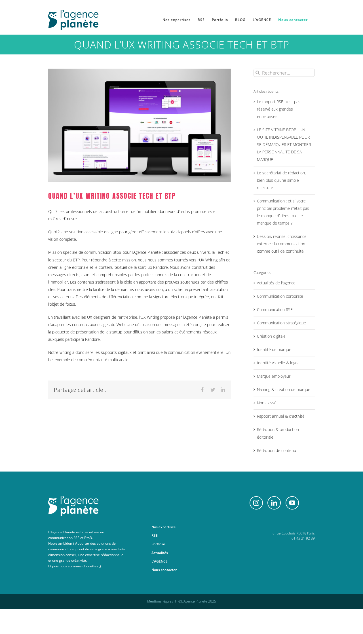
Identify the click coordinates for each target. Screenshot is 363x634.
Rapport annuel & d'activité (281, 416)
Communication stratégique (281, 323)
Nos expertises (163, 527)
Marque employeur (273, 376)
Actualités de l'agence (276, 283)
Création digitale (271, 336)
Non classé (267, 402)
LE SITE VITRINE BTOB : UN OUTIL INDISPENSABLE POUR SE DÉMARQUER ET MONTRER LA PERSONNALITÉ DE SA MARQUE (284, 144)
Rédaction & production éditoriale (278, 433)
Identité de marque (274, 349)
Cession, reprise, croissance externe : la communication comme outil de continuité (282, 244)
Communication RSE (275, 309)
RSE (154, 535)
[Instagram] (256, 503)
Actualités (159, 552)
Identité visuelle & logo (277, 362)
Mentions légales (160, 601)
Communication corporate (280, 296)
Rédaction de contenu (276, 450)
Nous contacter (164, 569)
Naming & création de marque (283, 389)
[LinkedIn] (274, 503)
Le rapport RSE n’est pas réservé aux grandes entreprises (278, 109)
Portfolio (158, 544)
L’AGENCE (159, 561)
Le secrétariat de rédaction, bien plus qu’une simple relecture (281, 180)
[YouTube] (292, 503)
